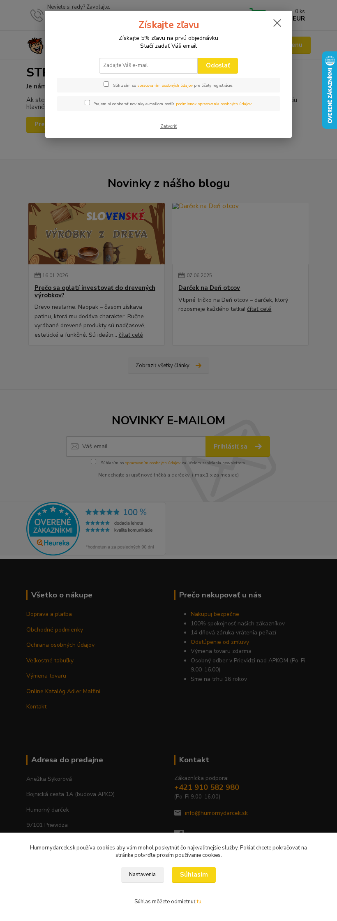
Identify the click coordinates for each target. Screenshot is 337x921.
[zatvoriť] (277, 23)
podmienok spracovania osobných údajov (213, 104)
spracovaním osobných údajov (165, 85)
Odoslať (218, 65)
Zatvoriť (168, 126)
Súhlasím (194, 874)
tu (199, 901)
